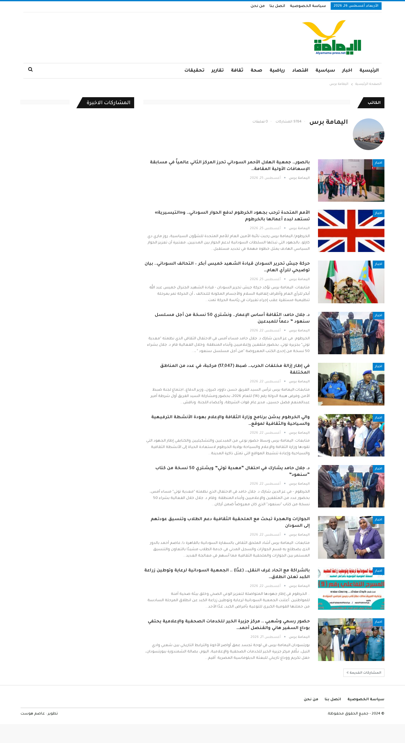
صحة (256, 70)
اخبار (347, 70)
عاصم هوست (33, 714)
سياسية (325, 70)
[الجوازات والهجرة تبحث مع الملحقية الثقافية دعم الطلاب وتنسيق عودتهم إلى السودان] (351, 537)
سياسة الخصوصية (308, 6)
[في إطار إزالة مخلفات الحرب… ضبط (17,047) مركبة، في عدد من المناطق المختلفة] (351, 384)
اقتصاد (300, 70)
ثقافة (237, 70)
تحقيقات (194, 70)
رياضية (277, 70)
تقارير (218, 70)
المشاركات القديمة (365, 673)
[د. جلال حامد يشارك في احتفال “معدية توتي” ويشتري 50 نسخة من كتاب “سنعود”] (351, 486)
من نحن (258, 6)
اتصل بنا (277, 6)
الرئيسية (369, 70)
